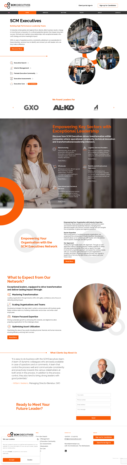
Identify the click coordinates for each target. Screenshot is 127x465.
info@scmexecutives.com (73, 439)
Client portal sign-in (86, 5)
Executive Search (20, 63)
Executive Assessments (22, 78)
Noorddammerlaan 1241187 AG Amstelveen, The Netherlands (77, 445)
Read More (69, 261)
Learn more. (5, 453)
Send (93, 418)
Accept (11, 460)
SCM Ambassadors (42, 446)
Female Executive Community (24, 73)
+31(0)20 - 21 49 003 (71, 436)
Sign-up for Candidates (108, 5)
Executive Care (19, 84)
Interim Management (21, 68)
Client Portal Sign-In (104, 443)
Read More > (62, 160)
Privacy (121, 458)
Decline (29, 460)
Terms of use (115, 458)
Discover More (17, 49)
